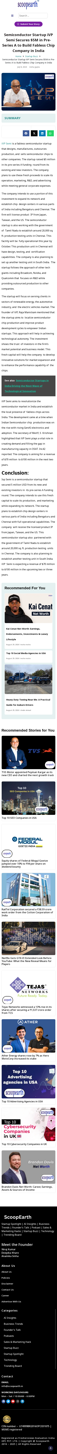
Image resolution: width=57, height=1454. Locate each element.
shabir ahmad (25, 710)
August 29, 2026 (12, 645)
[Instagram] (18, 1401)
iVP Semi (7, 143)
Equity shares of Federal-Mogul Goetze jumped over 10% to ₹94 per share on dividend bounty (25, 863)
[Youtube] (13, 1401)
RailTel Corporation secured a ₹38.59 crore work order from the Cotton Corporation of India (27, 912)
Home (18, 56)
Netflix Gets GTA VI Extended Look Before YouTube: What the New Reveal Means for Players (27, 961)
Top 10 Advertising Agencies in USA (22, 1101)
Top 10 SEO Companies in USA (19, 817)
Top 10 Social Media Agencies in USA (26, 653)
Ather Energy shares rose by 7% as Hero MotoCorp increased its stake (25, 1057)
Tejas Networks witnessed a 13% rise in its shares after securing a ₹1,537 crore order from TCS (27, 1010)
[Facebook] (3, 1401)
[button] (26, 133)
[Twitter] (8, 1401)
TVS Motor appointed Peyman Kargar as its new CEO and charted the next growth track (28, 774)
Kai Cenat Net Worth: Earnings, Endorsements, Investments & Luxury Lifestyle (27, 634)
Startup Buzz (31, 56)
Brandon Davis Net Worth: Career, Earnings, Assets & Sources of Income (27, 1188)
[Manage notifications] (50, 1448)
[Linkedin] (22, 1401)
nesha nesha (25, 645)
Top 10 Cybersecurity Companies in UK (24, 1144)
